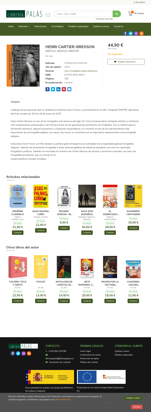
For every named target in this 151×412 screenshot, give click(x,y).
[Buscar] (117, 13)
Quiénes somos (122, 351)
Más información (63, 399)
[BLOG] (141, 33)
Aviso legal (85, 351)
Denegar (137, 407)
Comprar (18, 232)
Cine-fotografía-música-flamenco (80, 70)
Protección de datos (89, 358)
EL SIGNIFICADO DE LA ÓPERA (110, 213)
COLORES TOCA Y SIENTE (17, 283)
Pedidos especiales (124, 354)
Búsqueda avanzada (104, 19)
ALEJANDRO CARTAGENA (133, 213)
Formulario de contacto (60, 362)
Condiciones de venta (90, 354)
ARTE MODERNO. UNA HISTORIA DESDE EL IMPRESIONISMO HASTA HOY (87, 283)
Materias (23, 26)
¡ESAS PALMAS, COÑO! (40, 213)
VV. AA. (49, 56)
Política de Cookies (89, 362)
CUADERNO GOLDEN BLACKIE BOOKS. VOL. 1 (133, 283)
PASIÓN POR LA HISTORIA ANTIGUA (110, 283)
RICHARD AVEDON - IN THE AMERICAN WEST (64, 213)
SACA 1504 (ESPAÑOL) (87, 213)
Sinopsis (15, 101)
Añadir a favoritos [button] (126, 61)
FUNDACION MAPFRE (75, 63)
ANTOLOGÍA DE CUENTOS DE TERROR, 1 (64, 283)
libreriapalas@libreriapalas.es (60, 358)
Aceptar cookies (133, 398)
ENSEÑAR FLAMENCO (18, 213)
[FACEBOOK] (125, 33)
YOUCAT (40, 281)
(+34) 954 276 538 (57, 351)
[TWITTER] (130, 33)
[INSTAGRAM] (136, 33)
